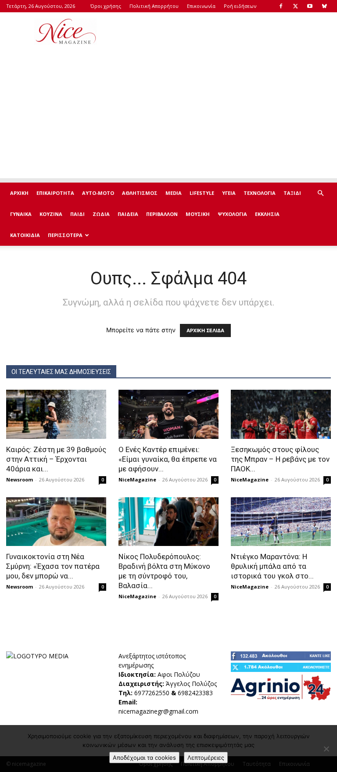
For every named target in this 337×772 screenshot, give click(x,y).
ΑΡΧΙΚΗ (19, 193)
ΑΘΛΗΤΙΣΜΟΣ (140, 193)
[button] (320, 193)
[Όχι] (326, 748)
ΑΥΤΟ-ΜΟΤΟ (98, 193)
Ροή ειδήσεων (240, 6)
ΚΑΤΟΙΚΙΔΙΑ (25, 235)
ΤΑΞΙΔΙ (292, 193)
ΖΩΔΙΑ (101, 214)
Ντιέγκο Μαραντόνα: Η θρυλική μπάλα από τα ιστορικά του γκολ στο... (272, 566)
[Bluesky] (324, 6)
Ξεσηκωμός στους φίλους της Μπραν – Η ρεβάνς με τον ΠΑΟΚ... (280, 459)
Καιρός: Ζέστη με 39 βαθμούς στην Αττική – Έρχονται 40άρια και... (56, 459)
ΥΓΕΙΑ (229, 193)
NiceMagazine (137, 479)
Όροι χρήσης (105, 6)
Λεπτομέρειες (205, 757)
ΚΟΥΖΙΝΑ (50, 214)
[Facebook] (280, 6)
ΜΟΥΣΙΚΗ (198, 214)
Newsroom (19, 479)
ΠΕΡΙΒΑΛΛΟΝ (162, 214)
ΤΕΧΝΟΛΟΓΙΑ (260, 193)
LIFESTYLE (202, 193)
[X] (295, 6)
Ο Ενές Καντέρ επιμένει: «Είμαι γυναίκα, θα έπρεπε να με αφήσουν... (167, 459)
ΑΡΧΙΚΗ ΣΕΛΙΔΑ (205, 330)
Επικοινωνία (201, 6)
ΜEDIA (173, 193)
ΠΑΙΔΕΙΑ (128, 214)
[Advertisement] (227, 31)
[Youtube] (309, 6)
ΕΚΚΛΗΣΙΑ (267, 214)
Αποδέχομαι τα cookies (144, 757)
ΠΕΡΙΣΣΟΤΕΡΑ (65, 235)
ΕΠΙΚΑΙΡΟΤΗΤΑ (55, 193)
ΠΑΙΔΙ (77, 214)
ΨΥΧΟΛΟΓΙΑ (232, 214)
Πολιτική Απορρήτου (154, 6)
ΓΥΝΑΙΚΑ (21, 214)
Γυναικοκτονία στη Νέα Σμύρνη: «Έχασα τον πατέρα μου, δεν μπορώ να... (53, 566)
